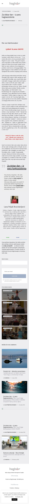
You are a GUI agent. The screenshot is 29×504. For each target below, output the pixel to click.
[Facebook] (6, 263)
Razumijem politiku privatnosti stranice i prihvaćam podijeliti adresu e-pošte (13, 280)
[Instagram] (14, 263)
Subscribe (14, 276)
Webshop (17, 488)
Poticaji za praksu (6, 11)
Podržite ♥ (12, 488)
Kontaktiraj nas (20, 479)
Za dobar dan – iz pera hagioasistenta (16, 167)
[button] (2, 3)
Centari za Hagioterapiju (10, 479)
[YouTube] (22, 263)
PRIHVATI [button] (14, 499)
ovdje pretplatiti (17, 178)
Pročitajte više (19, 496)
